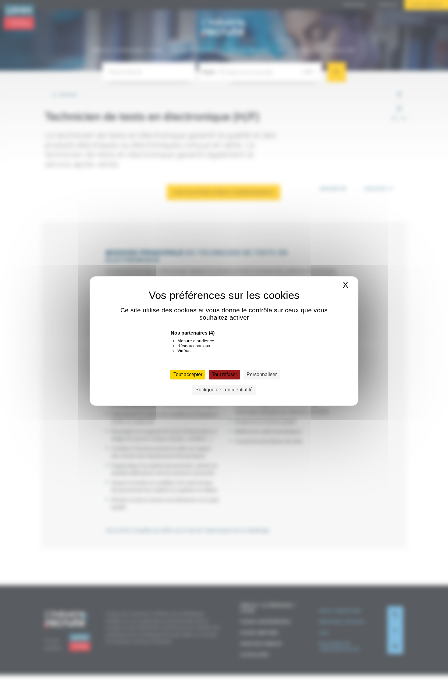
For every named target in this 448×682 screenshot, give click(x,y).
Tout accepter (187, 374)
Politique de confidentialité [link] (224, 389)
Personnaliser (262, 374)
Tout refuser (224, 374)
